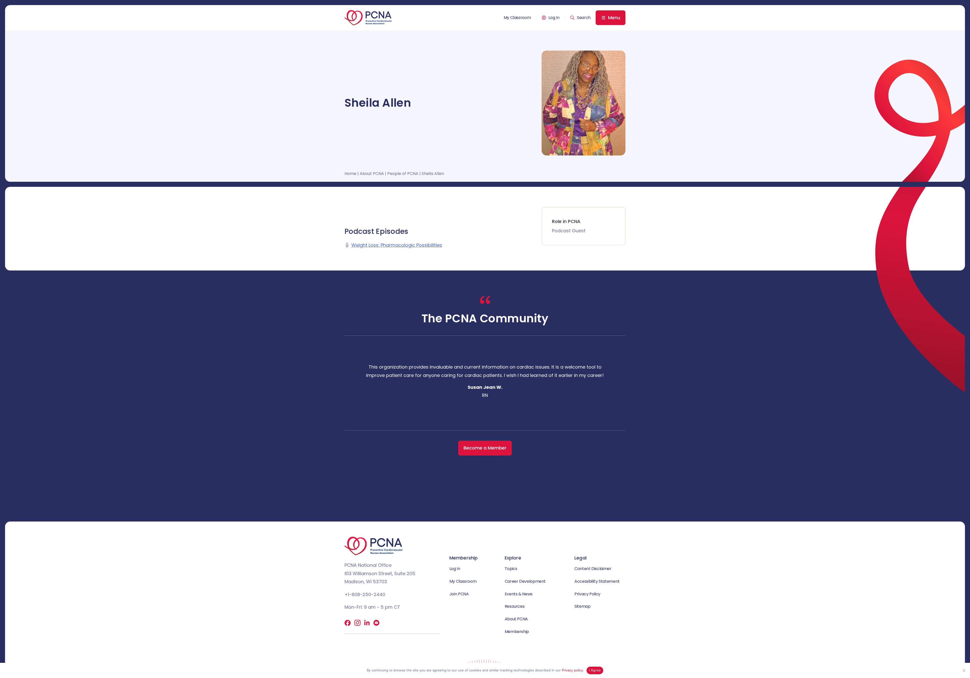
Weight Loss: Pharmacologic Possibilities (396, 245)
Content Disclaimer (593, 569)
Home (350, 173)
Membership (517, 632)
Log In (553, 17)
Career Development (525, 581)
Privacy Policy (587, 594)
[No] (963, 670)
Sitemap (582, 606)
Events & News (518, 594)
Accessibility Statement (597, 581)
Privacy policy (572, 670)
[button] (580, 17)
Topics (511, 569)
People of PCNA (402, 173)
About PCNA (372, 173)
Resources (515, 606)
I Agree (595, 670)
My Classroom (517, 17)
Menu (614, 17)
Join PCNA (459, 594)
